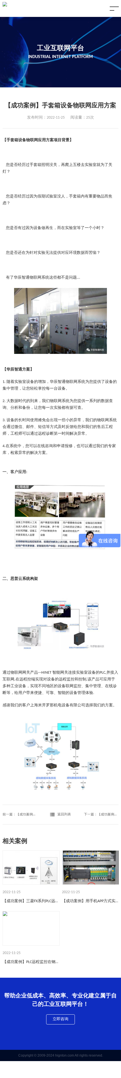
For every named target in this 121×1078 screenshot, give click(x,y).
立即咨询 (60, 1019)
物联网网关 (20, 673)
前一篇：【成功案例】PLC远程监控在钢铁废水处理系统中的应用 (20, 814)
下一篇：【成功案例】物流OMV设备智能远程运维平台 (101, 814)
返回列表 (64, 814)
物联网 (35, 278)
